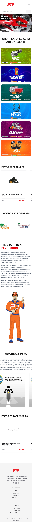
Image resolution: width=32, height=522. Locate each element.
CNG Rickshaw (16, 498)
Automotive (16, 495)
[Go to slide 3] (17, 29)
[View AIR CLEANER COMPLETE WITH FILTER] (13, 180)
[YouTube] (18, 483)
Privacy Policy (16, 508)
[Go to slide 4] (19, 29)
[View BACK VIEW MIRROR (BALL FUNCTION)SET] (13, 429)
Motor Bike (16, 493)
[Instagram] (16, 483)
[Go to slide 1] (12, 29)
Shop (16, 490)
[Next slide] (29, 23)
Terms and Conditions (16, 513)
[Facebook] (13, 483)
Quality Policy (16, 510)
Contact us (16, 505)
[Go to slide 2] (14, 29)
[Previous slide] (3, 23)
